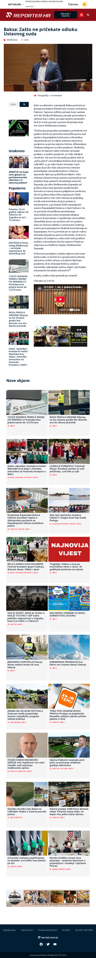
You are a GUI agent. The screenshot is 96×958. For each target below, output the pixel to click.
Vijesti (12, 426)
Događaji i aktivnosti (24, 477)
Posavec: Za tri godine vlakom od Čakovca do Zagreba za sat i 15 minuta (18, 214)
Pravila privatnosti (47, 929)
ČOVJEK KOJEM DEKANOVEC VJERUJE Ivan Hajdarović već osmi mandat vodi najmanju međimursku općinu (26, 763)
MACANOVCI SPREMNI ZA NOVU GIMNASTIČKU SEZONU (67, 614)
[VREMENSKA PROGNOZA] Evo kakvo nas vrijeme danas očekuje (68, 663)
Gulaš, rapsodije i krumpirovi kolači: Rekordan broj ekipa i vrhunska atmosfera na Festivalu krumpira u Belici (18, 356)
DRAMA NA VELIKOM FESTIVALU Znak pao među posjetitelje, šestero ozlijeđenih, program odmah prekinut (25, 714)
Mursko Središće (58, 869)
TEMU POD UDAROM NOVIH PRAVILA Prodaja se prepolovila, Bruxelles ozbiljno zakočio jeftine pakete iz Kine (68, 714)
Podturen (64, 768)
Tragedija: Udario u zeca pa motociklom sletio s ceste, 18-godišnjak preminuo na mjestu (66, 566)
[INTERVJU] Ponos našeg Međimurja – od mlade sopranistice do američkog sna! (18, 248)
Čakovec (21, 529)
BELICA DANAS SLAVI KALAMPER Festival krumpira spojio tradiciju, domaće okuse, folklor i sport (26, 566)
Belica (12, 477)
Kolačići (66, 929)
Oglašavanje (9, 929)
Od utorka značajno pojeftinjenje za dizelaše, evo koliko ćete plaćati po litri (27, 860)
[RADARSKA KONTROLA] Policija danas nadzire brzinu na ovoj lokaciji (25, 664)
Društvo (13, 529)
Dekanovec (22, 771)
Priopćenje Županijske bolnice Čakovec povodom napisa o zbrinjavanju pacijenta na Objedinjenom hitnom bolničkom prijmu (26, 520)
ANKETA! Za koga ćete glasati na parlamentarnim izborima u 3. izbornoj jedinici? (18, 177)
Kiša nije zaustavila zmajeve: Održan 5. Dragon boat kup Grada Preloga (68, 518)
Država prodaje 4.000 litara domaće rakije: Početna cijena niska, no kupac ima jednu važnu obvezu (69, 811)
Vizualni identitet (84, 929)
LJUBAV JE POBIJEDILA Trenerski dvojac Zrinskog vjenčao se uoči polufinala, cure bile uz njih (67, 469)
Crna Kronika (15, 722)
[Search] (24, 104)
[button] (81, 15)
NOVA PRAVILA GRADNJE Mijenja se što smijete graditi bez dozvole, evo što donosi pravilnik (18, 319)
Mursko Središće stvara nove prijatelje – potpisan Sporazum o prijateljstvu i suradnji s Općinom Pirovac (68, 861)
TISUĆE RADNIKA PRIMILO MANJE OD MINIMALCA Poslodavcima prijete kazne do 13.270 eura (18, 283)
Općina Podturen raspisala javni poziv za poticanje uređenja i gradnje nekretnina (67, 762)
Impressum (27, 929)
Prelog (73, 524)
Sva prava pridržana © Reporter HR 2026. (48, 955)
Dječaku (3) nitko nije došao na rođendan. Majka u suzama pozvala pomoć (27, 811)
